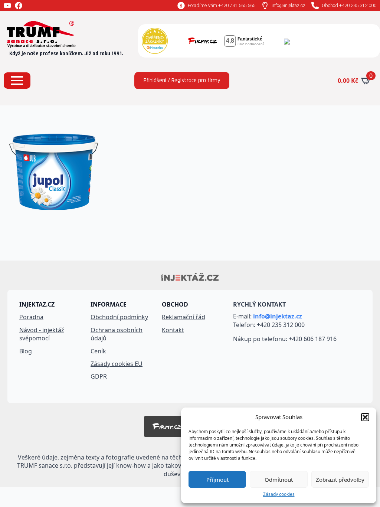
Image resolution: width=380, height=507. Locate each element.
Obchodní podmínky (119, 317)
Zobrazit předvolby (340, 479)
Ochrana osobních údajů (116, 334)
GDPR (99, 376)
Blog (25, 351)
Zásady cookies (279, 494)
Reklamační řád (183, 317)
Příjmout (217, 479)
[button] (365, 417)
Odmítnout (279, 479)
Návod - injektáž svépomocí (41, 334)
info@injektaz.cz (277, 316)
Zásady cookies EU (116, 364)
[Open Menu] (17, 80)
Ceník (98, 351)
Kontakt (173, 330)
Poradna (31, 317)
